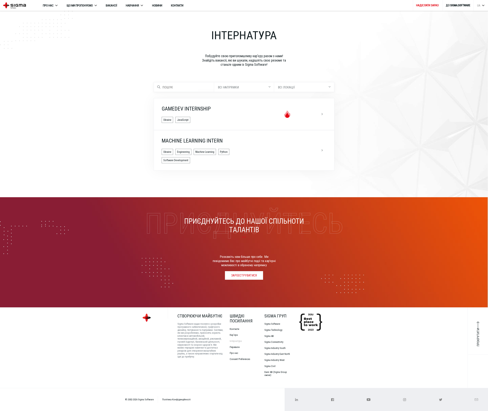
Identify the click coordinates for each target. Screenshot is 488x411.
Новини (157, 5)
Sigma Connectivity (273, 341)
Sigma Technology (273, 329)
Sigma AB (269, 336)
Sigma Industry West (274, 360)
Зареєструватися (244, 275)
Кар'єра (234, 334)
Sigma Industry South (275, 348)
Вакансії (111, 5)
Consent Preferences (240, 359)
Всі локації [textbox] (286, 87)
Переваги (235, 347)
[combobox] (244, 87)
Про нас (234, 353)
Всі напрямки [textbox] (228, 87)
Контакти (177, 5)
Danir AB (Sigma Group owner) (275, 374)
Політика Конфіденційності (176, 399)
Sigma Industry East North (277, 354)
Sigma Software (272, 323)
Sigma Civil (269, 366)
